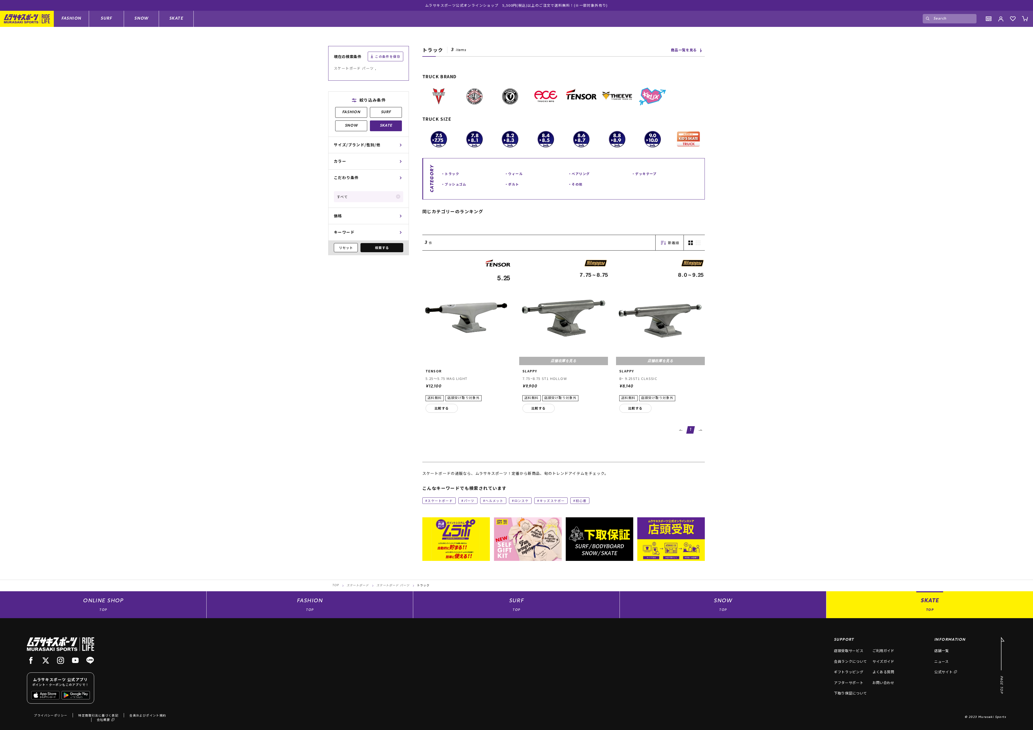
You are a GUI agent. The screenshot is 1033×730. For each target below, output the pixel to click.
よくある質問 (883, 671)
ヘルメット (494, 500)
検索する (382, 247)
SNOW (141, 18)
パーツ (469, 500)
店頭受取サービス (848, 650)
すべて (342, 196)
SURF (106, 18)
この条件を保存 (387, 56)
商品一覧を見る (684, 49)
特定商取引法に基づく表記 (98, 715)
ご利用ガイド (883, 650)
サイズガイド (883, 661)
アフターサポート (848, 682)
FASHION (71, 18)
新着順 (673, 242)
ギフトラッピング (848, 671)
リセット (346, 247)
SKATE (176, 18)
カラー (340, 161)
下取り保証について (850, 693)
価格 (338, 215)
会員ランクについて (850, 661)
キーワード (344, 232)
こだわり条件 (346, 177)
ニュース (941, 661)
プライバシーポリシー (50, 715)
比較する (441, 408)
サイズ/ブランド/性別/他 (357, 144)
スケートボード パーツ (392, 585)
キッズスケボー (552, 500)
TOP (335, 585)
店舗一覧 (941, 650)
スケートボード (440, 500)
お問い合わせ (883, 682)
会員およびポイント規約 (147, 715)
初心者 (581, 500)
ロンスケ (521, 500)
